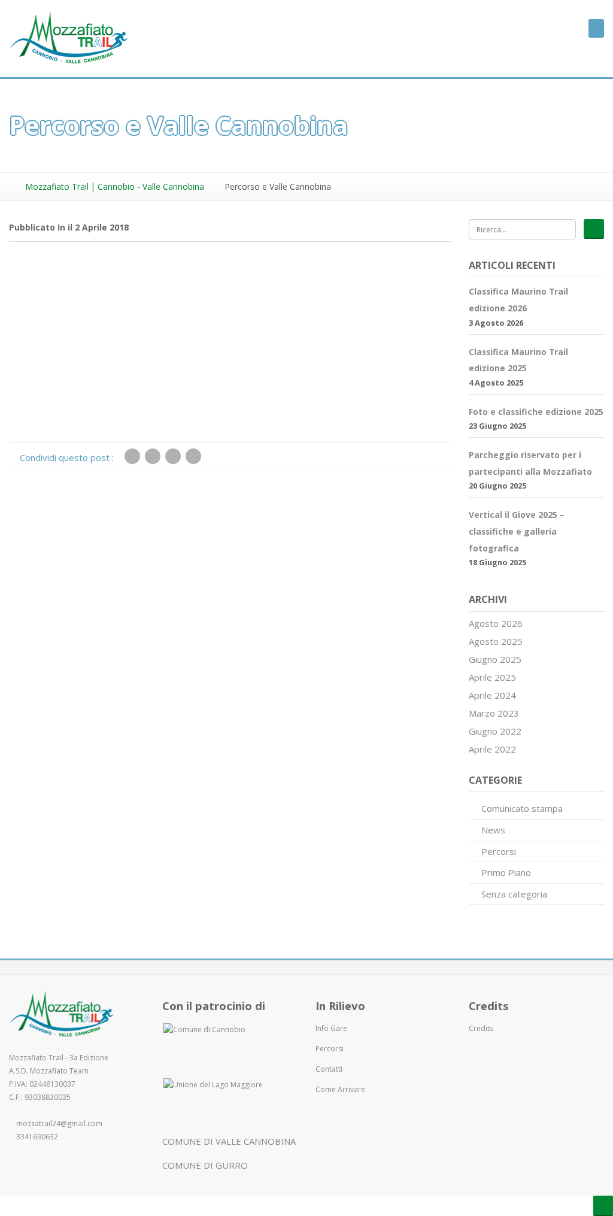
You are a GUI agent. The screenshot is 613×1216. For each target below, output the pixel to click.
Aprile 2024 (492, 695)
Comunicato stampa (522, 808)
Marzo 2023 (494, 713)
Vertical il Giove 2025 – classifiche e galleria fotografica (517, 531)
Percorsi (498, 851)
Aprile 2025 (492, 677)
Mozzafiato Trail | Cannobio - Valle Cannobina (113, 186)
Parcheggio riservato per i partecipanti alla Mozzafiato (530, 463)
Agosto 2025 (496, 641)
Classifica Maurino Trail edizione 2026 (518, 300)
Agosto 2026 (496, 623)
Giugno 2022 (495, 731)
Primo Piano (506, 872)
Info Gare (331, 1028)
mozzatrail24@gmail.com (59, 1123)
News (493, 830)
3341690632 (37, 1137)
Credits (481, 1028)
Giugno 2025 (495, 659)
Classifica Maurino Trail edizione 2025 (518, 360)
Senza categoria (514, 894)
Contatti (328, 1069)
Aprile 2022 (492, 749)
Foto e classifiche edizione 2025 (536, 411)
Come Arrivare (340, 1089)
